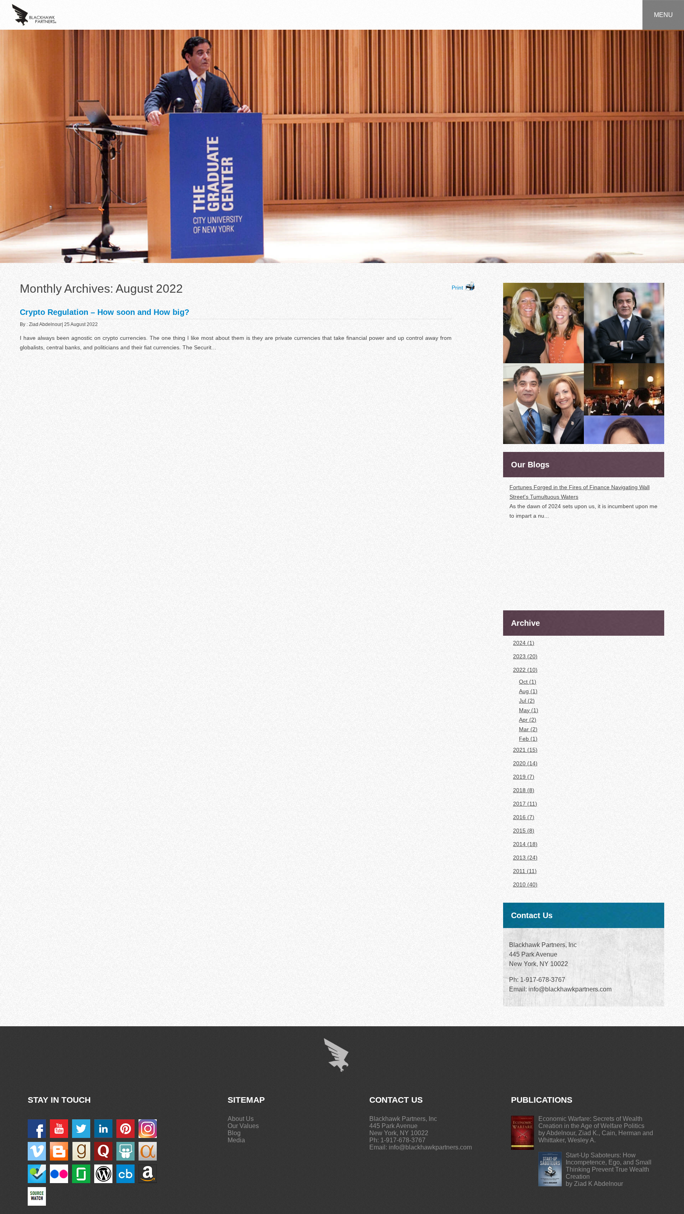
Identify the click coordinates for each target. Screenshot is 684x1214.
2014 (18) (525, 844)
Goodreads (81, 1151)
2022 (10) (525, 670)
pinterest (125, 1128)
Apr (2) (527, 720)
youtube (59, 1128)
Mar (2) (528, 729)
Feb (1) (528, 739)
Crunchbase (125, 1173)
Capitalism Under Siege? (540, 561)
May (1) (528, 710)
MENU (663, 14)
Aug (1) (528, 691)
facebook (37, 1128)
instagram (148, 1128)
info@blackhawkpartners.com (430, 1147)
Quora (103, 1151)
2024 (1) (523, 643)
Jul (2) (527, 701)
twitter (81, 1128)
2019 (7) (523, 777)
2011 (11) (525, 871)
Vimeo (37, 1151)
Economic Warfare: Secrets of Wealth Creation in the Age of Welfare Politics (591, 1122)
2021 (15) (525, 750)
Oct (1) (527, 681)
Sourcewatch (37, 1196)
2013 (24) (525, 857)
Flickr (59, 1173)
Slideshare (125, 1151)
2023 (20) (525, 656)
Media (236, 1140)
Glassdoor (81, 1173)
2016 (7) (523, 817)
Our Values (243, 1126)
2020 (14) (525, 763)
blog (59, 1151)
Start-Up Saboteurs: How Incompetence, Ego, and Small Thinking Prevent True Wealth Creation (609, 1166)
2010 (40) (525, 884)
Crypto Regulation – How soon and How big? (104, 312)
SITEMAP (246, 1099)
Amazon (148, 1173)
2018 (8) (523, 790)
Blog (234, 1133)
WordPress (103, 1173)
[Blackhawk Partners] (34, 14)
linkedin (103, 1128)
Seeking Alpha (148, 1151)
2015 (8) (523, 830)
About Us (241, 1118)
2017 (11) (525, 803)
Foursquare (37, 1173)
